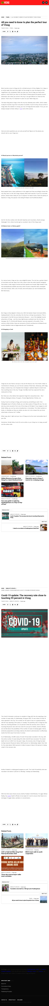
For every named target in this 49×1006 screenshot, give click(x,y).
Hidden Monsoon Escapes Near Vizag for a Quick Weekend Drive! (11, 479)
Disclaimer (19, 1000)
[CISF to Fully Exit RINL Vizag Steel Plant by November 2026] (12, 840)
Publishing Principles (6, 991)
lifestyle (29, 971)
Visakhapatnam (5, 476)
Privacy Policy (12, 1000)
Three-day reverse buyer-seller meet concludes (11, 875)
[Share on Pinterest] (12, 31)
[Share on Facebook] (8, 31)
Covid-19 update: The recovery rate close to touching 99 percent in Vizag (27, 516)
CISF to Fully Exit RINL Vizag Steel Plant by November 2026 (12, 853)
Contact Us (4, 1000)
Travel (8, 17)
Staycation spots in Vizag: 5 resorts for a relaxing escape (34, 479)
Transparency (5, 989)
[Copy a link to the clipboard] (17, 31)
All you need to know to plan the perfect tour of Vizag (25, 900)
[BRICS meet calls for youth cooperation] (36, 840)
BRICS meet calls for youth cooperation (33, 853)
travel (34, 971)
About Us (3, 984)
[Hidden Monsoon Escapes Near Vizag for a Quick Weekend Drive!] (12, 467)
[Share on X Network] (10, 31)
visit (21, 108)
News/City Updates (30, 476)
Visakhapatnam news (33, 969)
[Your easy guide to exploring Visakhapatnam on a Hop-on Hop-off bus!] (12, 489)
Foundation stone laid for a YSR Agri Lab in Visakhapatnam (25, 889)
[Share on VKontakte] (15, 31)
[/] (43, 2)
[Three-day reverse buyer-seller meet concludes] (12, 863)
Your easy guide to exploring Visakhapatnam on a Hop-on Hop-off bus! (11, 502)
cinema (41, 971)
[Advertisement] (24, 10)
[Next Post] (43, 527)
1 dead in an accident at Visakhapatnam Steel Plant (26, 528)
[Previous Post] (5, 515)
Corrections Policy (6, 986)
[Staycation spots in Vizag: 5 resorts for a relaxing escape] (36, 467)
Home (2, 17)
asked (9, 796)
